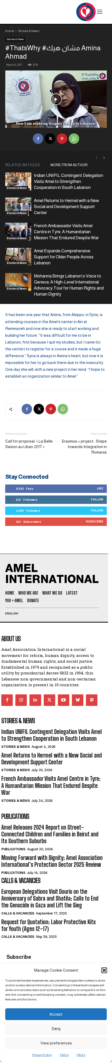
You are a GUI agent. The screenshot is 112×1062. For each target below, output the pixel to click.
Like (100, 488)
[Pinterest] (62, 138)
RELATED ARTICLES (22, 165)
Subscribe (94, 521)
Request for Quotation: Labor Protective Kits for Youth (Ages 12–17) (48, 925)
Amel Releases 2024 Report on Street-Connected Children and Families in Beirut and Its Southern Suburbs (49, 834)
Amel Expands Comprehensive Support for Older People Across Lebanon (64, 256)
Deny (56, 1028)
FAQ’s (64, 1055)
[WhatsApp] (74, 138)
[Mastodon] (91, 700)
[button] (104, 970)
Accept (56, 1014)
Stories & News (28, 31)
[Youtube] (63, 700)
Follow (97, 499)
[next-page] (104, 158)
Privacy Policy (42, 1055)
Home (9, 31)
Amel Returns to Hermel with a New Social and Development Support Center (66, 206)
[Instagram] (21, 700)
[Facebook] (38, 138)
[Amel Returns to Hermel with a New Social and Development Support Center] (18, 207)
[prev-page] (96, 158)
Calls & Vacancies (17, 913)
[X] (50, 138)
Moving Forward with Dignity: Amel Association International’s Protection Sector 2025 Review (52, 861)
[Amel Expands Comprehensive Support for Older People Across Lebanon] (18, 256)
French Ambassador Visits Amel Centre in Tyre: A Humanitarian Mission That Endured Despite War (66, 231)
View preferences (56, 1043)
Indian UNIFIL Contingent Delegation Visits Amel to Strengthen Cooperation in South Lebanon (68, 181)
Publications (13, 849)
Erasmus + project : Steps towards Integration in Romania (84, 446)
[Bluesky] (77, 700)
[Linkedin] (35, 700)
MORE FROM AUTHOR (69, 165)
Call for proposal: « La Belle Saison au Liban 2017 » (29, 444)
